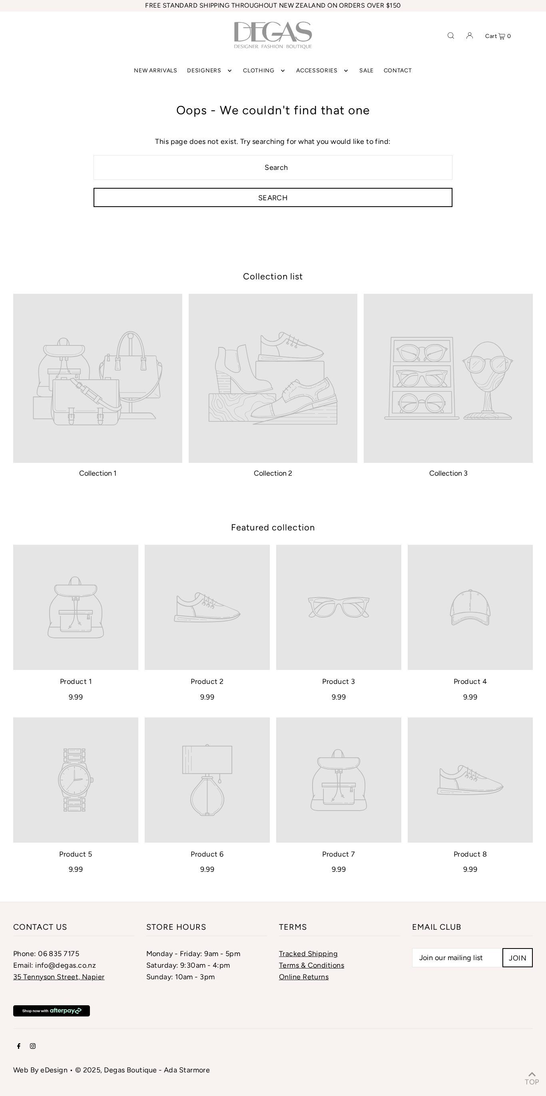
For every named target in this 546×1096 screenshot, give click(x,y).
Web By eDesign (40, 1070)
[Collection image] (97, 378)
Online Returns (304, 976)
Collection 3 (448, 473)
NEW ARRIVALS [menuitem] (155, 70)
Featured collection (273, 527)
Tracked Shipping (308, 953)
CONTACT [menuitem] (398, 70)
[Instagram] (33, 1046)
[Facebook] (18, 1046)
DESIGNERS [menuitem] (204, 70)
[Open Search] (450, 35)
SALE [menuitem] (366, 70)
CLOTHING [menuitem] (259, 70)
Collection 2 (273, 473)
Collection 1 (97, 473)
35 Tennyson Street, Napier (59, 976)
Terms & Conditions (311, 965)
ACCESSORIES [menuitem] (317, 70)
